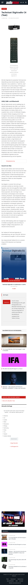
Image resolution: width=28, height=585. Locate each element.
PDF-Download (14, 286)
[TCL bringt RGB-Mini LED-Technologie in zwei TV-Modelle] (14, 340)
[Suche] (26, 2)
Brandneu (5, 531)
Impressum (13, 579)
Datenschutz (20, 579)
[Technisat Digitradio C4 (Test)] (14, 27)
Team (7, 579)
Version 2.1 (5, 574)
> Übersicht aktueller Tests (8, 400)
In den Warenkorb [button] (15, 280)
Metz (5, 422)
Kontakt (21, 581)
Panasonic (6, 424)
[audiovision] (12, 2)
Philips (5, 426)
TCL (5, 432)
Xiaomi (5, 434)
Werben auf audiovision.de (15, 583)
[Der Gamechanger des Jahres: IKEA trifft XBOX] (4, 559)
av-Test (4, 9)
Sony (5, 430)
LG (4, 417)
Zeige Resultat (14, 443)
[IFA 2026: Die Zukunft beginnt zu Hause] (14, 360)
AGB (16, 581)
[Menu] (2, 2)
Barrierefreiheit (10, 581)
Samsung (6, 428)
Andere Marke (7, 436)
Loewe (5, 419)
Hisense (6, 415)
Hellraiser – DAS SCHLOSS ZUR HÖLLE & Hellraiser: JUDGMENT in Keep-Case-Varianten (14, 387)
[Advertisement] (14, 464)
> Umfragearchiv (14, 446)
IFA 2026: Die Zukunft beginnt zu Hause (12, 368)
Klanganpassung (10, 161)
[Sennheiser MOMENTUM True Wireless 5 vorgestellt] (4, 566)
